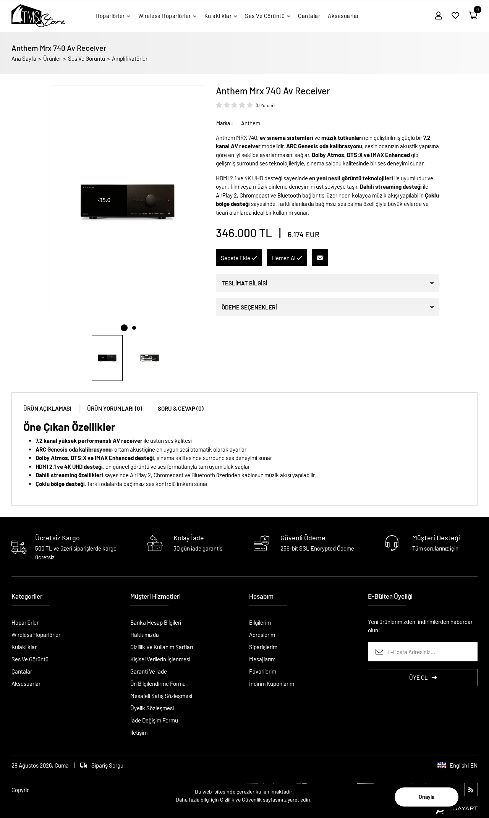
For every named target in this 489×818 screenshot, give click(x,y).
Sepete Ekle (236, 257)
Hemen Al (284, 257)
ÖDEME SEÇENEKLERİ (249, 307)
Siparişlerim (263, 646)
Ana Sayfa (23, 58)
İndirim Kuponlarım (271, 683)
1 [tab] (124, 327)
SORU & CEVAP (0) (181, 408)
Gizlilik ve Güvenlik (241, 799)
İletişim (138, 732)
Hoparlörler (25, 622)
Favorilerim (262, 671)
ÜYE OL (418, 677)
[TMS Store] (38, 15)
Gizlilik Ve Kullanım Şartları (161, 646)
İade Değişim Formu (154, 720)
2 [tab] (134, 328)
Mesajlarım (262, 659)
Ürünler (52, 58)
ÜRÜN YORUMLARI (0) (114, 408)
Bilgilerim (260, 622)
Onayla (426, 797)
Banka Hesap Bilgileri (155, 622)
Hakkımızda (144, 634)
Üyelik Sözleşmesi (152, 708)
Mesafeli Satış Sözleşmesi (161, 695)
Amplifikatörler (129, 58)
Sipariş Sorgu (107, 765)
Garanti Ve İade (148, 671)
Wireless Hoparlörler (35, 634)
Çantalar (21, 671)
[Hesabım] (438, 16)
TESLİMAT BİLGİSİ (244, 283)
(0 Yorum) (265, 105)
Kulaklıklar (24, 646)
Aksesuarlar (25, 683)
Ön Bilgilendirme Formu (158, 683)
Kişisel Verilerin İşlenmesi (160, 659)
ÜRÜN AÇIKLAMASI (47, 408)
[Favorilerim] (455, 16)
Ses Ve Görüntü (86, 58)
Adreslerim (262, 634)
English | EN (464, 765)
